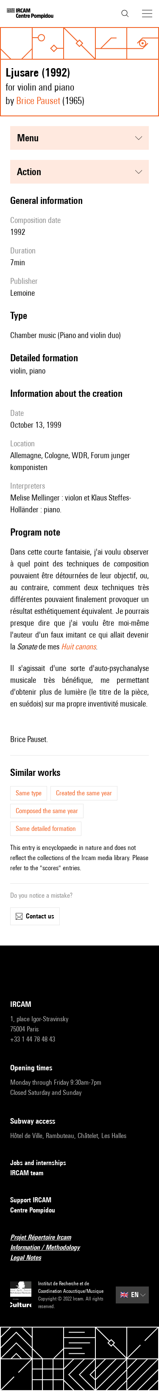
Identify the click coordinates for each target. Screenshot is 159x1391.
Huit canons (78, 646)
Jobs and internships (38, 1163)
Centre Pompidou (32, 1210)
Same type (29, 793)
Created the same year (84, 793)
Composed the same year (47, 811)
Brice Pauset (38, 100)
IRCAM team (26, 1173)
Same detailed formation (46, 829)
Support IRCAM (30, 1200)
